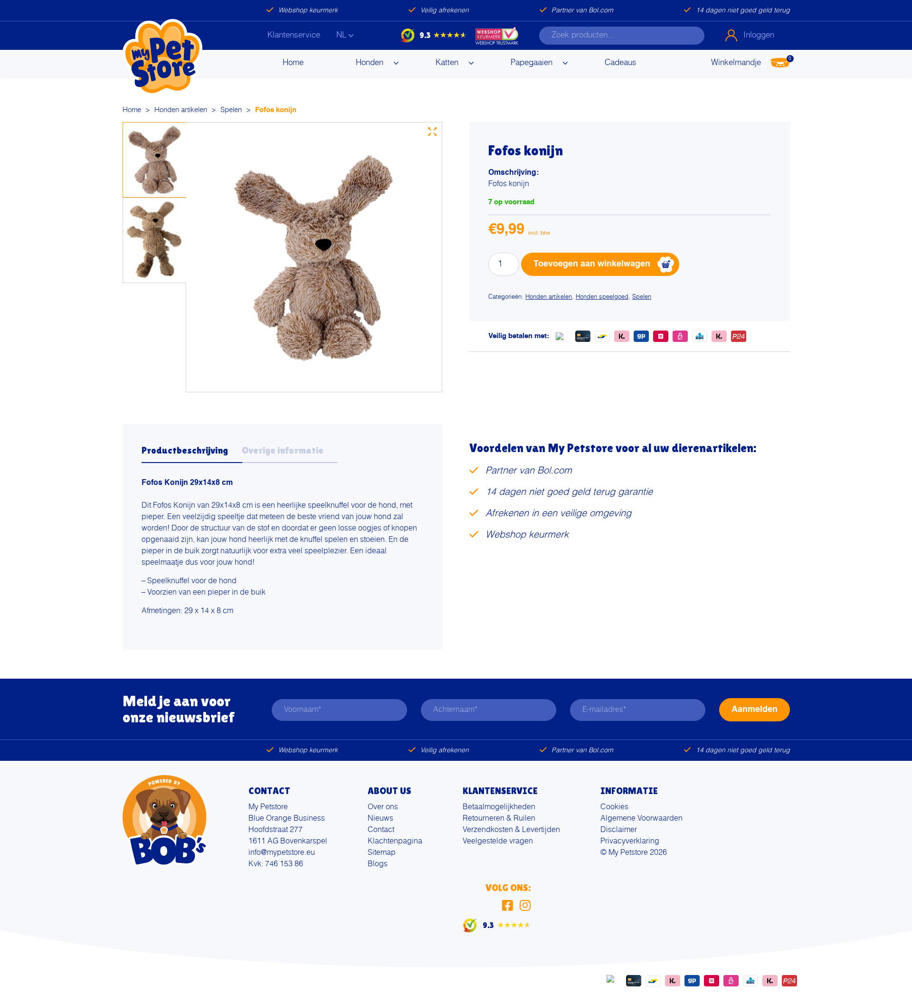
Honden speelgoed (602, 297)
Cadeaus (620, 63)
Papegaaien (531, 63)
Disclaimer (618, 830)
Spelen (231, 110)
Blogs (378, 864)
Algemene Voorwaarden (641, 819)
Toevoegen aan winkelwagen (591, 264)
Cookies (614, 807)
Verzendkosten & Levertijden (511, 830)
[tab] (192, 453)
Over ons (383, 807)
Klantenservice (293, 35)
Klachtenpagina (395, 841)
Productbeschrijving (185, 450)
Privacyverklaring (629, 841)
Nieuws (380, 819)
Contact (381, 830)
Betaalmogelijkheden (499, 807)
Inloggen (758, 35)
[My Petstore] (162, 57)
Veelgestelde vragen (498, 841)
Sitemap (382, 853)
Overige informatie (282, 450)
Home (293, 63)
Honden (369, 63)
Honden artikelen (180, 110)
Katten (447, 63)
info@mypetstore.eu (281, 853)
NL (341, 35)
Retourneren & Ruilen (499, 819)
